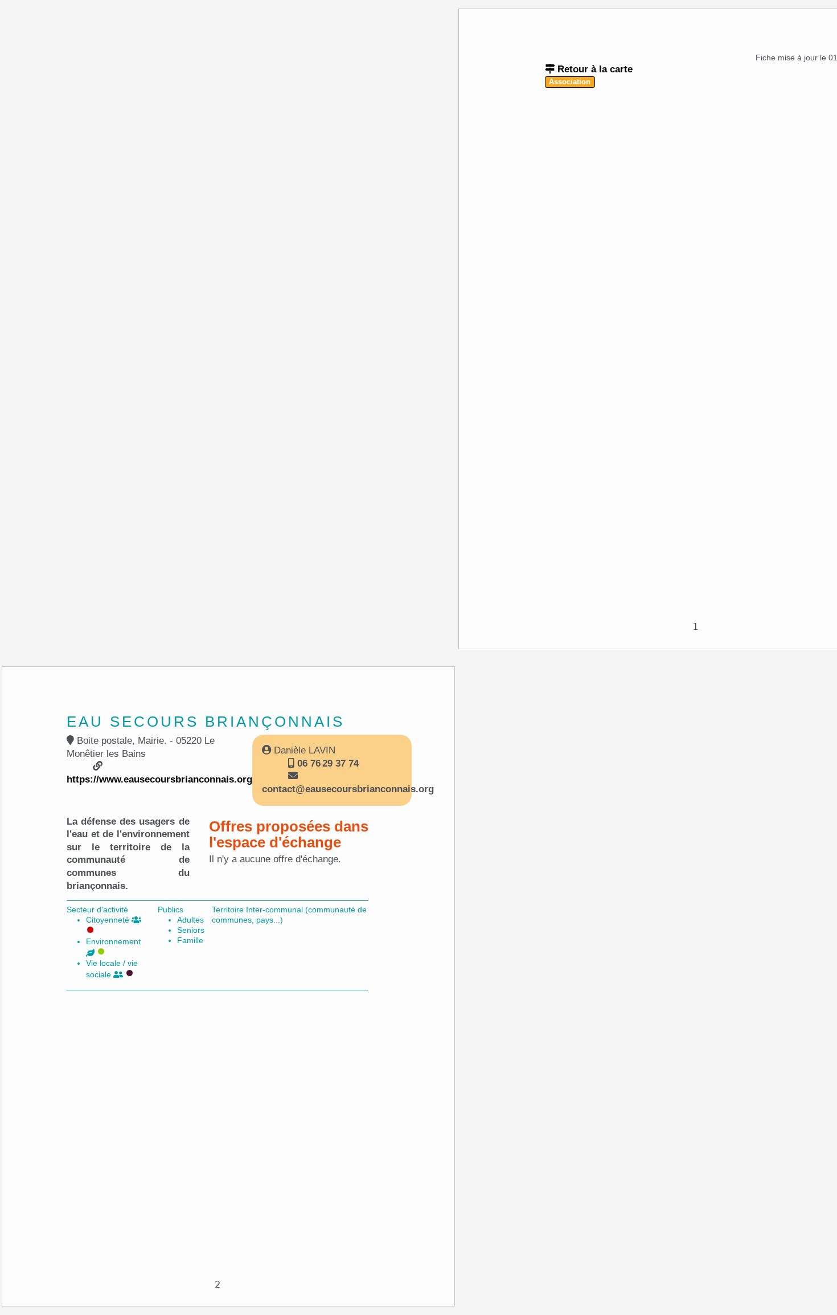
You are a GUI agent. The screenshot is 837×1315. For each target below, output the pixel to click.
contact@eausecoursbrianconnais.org (348, 789)
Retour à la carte (594, 69)
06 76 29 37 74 (326, 763)
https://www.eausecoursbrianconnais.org (159, 779)
